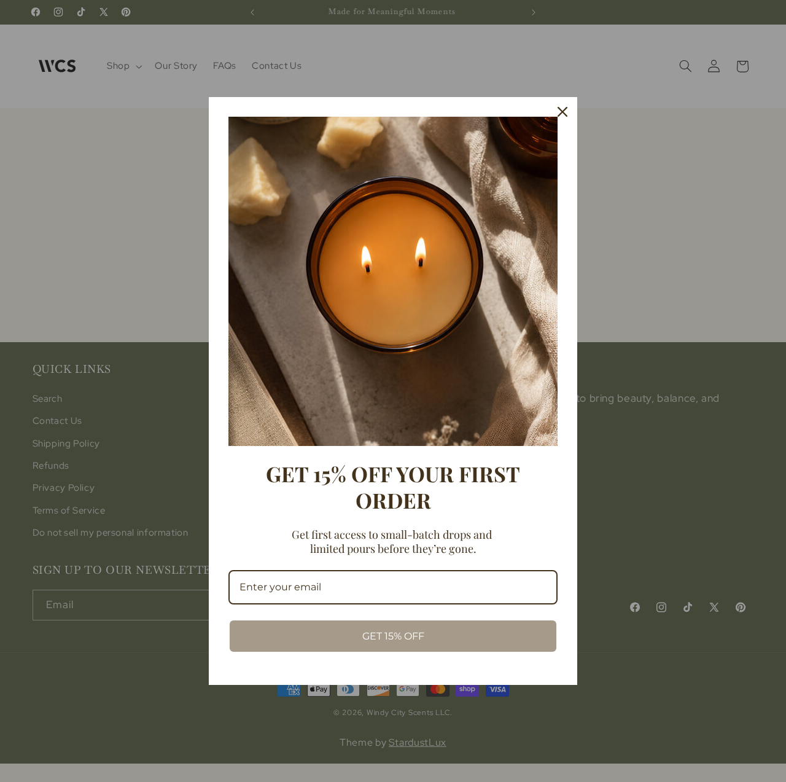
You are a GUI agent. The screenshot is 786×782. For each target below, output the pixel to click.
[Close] (562, 112)
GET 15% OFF (393, 636)
